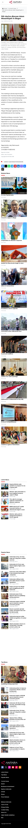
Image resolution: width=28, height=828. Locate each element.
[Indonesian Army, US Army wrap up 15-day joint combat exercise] (4, 559)
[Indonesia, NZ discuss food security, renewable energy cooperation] (4, 705)
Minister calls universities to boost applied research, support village (14, 216)
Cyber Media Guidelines (8, 815)
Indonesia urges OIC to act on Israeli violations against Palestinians (12, 443)
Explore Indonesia (6, 789)
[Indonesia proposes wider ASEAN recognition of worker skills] (4, 618)
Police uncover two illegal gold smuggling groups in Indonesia (16, 588)
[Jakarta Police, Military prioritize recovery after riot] (4, 720)
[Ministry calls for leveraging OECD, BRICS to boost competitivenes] (14, 412)
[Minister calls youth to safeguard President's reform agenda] (14, 299)
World (2, 784)
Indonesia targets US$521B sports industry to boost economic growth (17, 603)
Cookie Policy (5, 809)
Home (5, 8)
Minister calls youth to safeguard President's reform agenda (11, 307)
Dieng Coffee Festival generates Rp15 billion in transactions (12, 285)
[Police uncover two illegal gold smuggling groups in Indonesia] (4, 588)
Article (3, 791)
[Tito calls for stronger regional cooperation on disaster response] (14, 231)
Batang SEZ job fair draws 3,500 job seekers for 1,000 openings (12, 375)
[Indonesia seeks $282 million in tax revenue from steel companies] (4, 574)
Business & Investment (7, 786)
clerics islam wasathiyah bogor (13, 161)
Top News (4, 662)
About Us (3, 812)
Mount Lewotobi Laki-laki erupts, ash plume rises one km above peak (17, 610)
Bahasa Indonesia (6, 802)
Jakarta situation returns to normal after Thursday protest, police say (17, 625)
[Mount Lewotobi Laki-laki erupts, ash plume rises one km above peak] (4, 611)
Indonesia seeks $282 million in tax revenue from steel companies (17, 573)
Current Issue (12, 8)
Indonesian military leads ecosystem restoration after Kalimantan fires (12, 330)
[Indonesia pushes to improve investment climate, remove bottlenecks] (4, 690)
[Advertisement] (14, 463)
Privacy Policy (5, 807)
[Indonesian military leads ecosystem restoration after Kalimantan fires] (14, 321)
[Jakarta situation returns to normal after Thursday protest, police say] (4, 626)
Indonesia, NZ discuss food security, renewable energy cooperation (17, 704)
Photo (3, 794)
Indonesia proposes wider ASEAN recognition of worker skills (17, 618)
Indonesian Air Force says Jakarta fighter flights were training (17, 566)
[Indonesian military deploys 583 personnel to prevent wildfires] (14, 344)
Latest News (5, 479)
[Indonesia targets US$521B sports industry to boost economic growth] (4, 603)
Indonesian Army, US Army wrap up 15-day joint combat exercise (17, 558)
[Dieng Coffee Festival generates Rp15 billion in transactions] (14, 276)
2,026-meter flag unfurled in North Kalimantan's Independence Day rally (12, 398)
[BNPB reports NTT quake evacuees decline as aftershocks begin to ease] (14, 253)
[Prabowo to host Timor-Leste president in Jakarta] (4, 749)
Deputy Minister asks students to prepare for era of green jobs (13, 194)
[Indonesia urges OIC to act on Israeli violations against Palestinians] (14, 435)
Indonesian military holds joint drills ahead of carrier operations (17, 580)
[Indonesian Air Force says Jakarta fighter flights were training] (4, 566)
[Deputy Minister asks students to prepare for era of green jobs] (14, 185)
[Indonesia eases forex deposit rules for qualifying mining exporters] (4, 596)
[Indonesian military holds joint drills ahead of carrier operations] (4, 581)
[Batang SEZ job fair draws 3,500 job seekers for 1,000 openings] (14, 367)
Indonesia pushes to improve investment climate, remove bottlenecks (17, 689)
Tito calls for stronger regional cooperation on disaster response (11, 239)
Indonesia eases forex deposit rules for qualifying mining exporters (17, 595)
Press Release (5, 797)
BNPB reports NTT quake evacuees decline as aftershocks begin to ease (12, 262)
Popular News (5, 552)
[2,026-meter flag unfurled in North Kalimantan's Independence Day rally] (14, 389)
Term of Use (4, 804)
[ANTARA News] (15, 2)
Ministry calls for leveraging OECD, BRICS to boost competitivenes (13, 421)
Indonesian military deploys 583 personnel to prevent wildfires (14, 353)
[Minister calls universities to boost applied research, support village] (14, 208)
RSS (2, 817)
